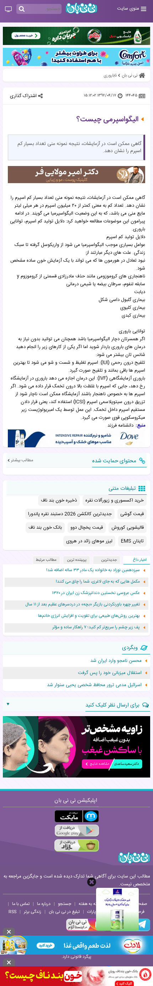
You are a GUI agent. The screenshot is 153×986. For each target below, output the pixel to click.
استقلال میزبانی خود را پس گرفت (110, 673)
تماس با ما (21, 903)
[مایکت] (76, 816)
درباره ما (44, 903)
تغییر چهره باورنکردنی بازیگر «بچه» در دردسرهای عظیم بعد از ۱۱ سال (82, 604)
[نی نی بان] (81, 8)
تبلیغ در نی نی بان (64, 911)
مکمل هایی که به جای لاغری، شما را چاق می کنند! (98, 581)
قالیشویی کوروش (127, 528)
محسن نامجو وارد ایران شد (116, 661)
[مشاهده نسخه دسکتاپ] (8, 10)
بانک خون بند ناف (45, 528)
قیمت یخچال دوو (86, 528)
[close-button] (91, 882)
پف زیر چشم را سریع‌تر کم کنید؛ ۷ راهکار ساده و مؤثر (96, 627)
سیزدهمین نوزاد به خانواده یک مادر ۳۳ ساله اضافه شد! (93, 570)
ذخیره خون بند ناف (59, 500)
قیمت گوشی (132, 514)
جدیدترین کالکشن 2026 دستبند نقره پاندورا (70, 514)
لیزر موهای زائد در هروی (89, 541)
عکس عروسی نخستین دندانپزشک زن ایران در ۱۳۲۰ (96, 593)
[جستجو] (21, 9)
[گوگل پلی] (76, 831)
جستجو (64, 903)
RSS (12, 911)
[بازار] (76, 845)
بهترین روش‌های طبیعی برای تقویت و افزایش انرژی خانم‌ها (89, 616)
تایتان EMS (132, 541)
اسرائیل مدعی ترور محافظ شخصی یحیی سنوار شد (94, 685)
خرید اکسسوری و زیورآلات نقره (114, 500)
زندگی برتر (32, 911)
